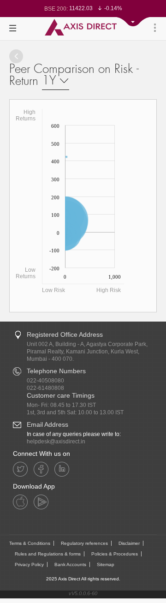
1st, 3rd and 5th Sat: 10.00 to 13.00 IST (75, 412)
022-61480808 (45, 388)
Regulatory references (84, 543)
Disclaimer (129, 543)
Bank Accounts (70, 564)
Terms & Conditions (29, 543)
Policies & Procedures (114, 553)
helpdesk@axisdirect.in (56, 441)
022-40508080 (45, 380)
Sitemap (105, 564)
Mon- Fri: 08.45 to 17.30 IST (61, 405)
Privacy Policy (29, 564)
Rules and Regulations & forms (48, 553)
